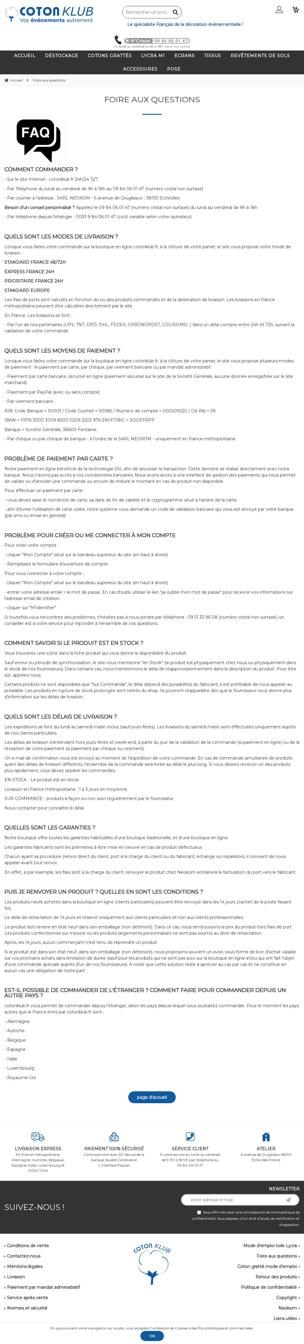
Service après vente (27, 1297)
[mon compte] (279, 9)
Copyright (286, 1297)
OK (152, 1336)
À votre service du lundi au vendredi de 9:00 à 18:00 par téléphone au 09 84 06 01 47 (190, 1156)
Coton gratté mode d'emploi (267, 1266)
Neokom (287, 1308)
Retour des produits (276, 1276)
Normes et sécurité (27, 1308)
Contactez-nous (23, 1256)
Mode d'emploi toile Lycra (270, 1245)
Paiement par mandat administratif (43, 1287)
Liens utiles (285, 1318)
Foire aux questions (277, 1256)
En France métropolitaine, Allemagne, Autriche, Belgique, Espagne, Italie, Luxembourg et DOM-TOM (38, 1159)
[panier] (296, 9)
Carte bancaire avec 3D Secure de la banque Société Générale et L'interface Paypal (114, 1156)
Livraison (16, 1276)
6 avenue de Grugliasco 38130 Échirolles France (266, 1154)
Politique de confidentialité (269, 1287)
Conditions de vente (28, 1245)
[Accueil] (152, 1264)
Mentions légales (24, 1266)
